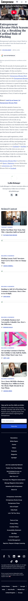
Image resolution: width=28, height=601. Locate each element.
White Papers (14, 441)
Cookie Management (14, 540)
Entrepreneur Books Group (14, 500)
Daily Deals (14, 510)
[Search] (17, 2)
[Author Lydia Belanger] (14, 178)
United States (6, 586)
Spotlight (14, 457)
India (3, 589)
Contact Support (14, 537)
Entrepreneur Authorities (14, 496)
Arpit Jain (6, 358)
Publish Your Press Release (14, 468)
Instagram (24, 556)
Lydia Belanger (6, 50)
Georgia (22, 586)
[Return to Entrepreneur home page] (7, 2)
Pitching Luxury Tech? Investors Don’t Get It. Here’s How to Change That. (13, 260)
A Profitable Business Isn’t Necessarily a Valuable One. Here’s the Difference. (13, 322)
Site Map (14, 533)
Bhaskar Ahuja (8, 327)
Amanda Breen (7, 391)
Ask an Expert (14, 506)
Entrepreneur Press (14, 503)
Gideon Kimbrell (8, 265)
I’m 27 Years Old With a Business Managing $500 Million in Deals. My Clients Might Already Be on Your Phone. (12, 384)
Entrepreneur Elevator (21, 78)
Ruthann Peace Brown (10, 235)
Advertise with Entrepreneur (14, 486)
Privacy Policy (14, 523)
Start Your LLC (14, 476)
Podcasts (14, 451)
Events (14, 444)
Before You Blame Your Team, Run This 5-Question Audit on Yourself (13, 231)
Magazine (14, 454)
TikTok (11, 561)
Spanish (15, 586)
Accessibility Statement (14, 530)
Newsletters (14, 438)
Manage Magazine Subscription (14, 483)
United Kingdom (10, 592)
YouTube (23, 146)
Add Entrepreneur (9, 55)
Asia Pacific (11, 589)
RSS (16, 561)
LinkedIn (14, 556)
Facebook (16, 146)
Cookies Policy (14, 527)
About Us (14, 489)
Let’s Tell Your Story (14, 513)
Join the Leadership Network (14, 465)
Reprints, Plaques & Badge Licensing (14, 543)
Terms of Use (14, 520)
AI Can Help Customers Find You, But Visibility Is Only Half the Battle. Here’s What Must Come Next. (14, 352)
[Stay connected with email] (16, 194)
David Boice (6, 296)
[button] (26, 2)
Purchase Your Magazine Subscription (14, 479)
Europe (20, 592)
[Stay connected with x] (11, 194)
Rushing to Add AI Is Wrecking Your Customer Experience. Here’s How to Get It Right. (14, 291)
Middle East (21, 589)
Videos (14, 448)
